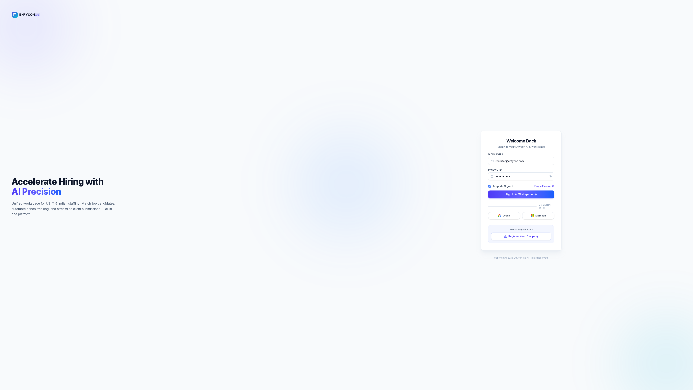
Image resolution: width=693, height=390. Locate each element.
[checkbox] (489, 186)
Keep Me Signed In (504, 186)
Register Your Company (523, 236)
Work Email (496, 154)
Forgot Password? (544, 186)
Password (495, 169)
